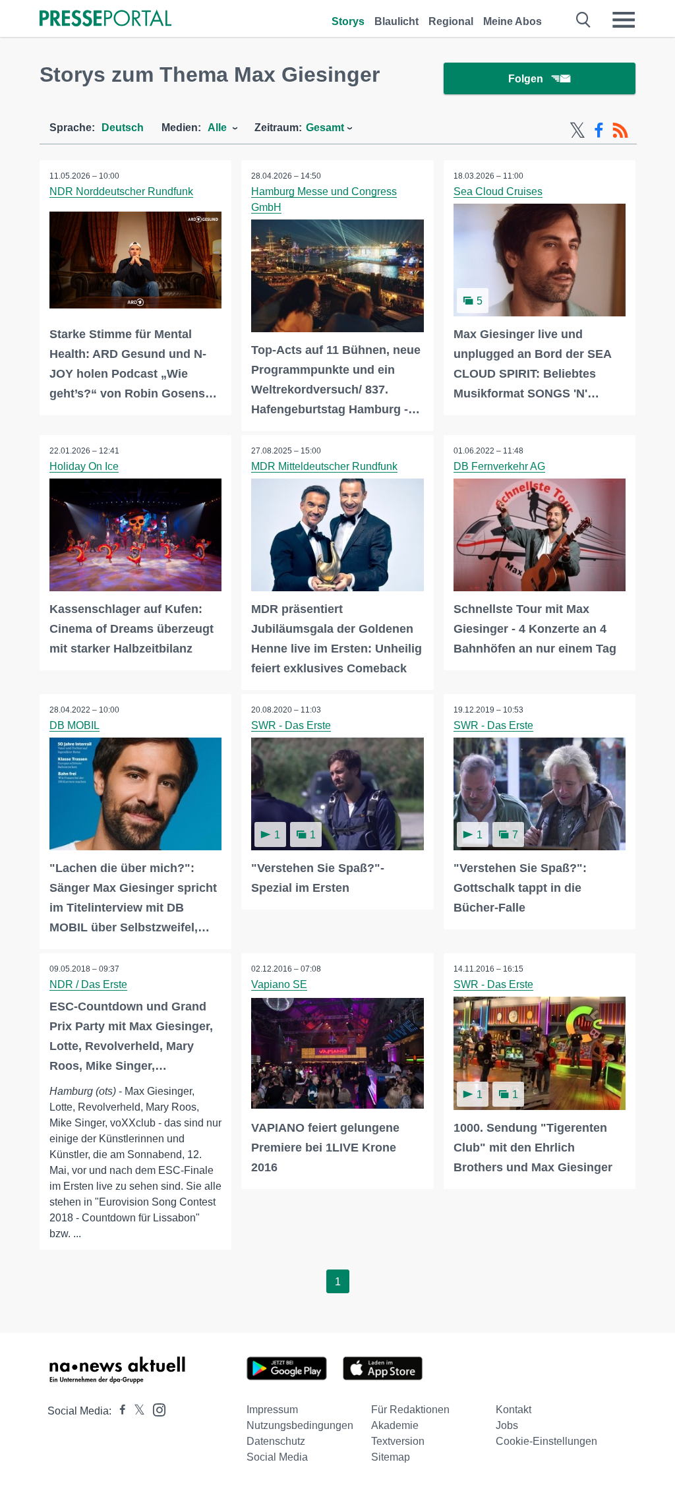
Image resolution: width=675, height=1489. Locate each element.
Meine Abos (512, 21)
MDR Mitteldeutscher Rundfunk (324, 466)
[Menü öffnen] (623, 20)
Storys (348, 21)
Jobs (507, 1425)
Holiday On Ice (84, 466)
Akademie (395, 1425)
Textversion (398, 1441)
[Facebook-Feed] (599, 130)
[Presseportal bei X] (135, 1410)
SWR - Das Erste (291, 725)
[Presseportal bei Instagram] (155, 1409)
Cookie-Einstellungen (546, 1441)
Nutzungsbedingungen (300, 1425)
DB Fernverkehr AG (499, 466)
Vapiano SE (279, 984)
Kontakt (513, 1409)
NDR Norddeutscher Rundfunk (121, 191)
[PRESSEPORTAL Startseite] (105, 19)
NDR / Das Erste (88, 984)
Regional (450, 21)
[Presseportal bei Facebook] (118, 1410)
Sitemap (390, 1457)
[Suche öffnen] (583, 20)
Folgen (525, 78)
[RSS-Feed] (620, 130)
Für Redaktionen (410, 1409)
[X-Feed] (577, 130)
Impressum (272, 1409)
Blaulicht (396, 21)
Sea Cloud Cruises (498, 191)
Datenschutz (276, 1441)
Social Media (277, 1457)
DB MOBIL (74, 725)
